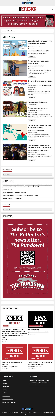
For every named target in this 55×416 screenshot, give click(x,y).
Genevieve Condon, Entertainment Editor (38, 332)
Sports (11, 358)
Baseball (6, 358)
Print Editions (6, 396)
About (4, 380)
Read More (32, 56)
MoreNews (47, 412)
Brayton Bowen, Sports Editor (10, 366)
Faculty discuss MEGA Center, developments (15, 109)
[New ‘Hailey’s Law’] (40, 319)
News (5, 54)
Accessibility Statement (9, 402)
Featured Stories (34, 325)
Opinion (6, 325)
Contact (5, 389)
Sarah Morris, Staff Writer (35, 366)
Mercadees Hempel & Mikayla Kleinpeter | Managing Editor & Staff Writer (37, 109)
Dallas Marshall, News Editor (10, 339)
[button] (2, 9)
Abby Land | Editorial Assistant (36, 66)
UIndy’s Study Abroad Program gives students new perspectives (15, 48)
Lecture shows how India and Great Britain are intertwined (15, 132)
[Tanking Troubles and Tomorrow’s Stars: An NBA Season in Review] (40, 352)
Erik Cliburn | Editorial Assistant (36, 130)
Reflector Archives (8, 399)
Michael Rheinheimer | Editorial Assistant (38, 150)
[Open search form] (52, 9)
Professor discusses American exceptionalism (15, 68)
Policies (5, 393)
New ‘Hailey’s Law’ (7, 189)
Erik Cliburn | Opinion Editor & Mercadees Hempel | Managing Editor (39, 86)
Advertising (6, 386)
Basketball (32, 358)
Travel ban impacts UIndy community (15, 88)
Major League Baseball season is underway (14, 192)
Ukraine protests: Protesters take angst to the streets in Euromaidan (15, 152)
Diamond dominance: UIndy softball (12, 198)
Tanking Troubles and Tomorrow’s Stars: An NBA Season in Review (20, 195)
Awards (5, 383)
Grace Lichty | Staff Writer (35, 46)
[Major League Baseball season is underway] (14, 352)
